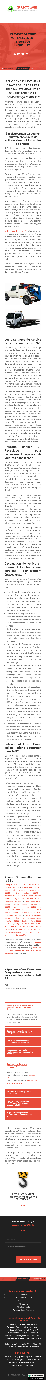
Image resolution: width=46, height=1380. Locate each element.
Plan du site (24, 1304)
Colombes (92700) (33, 898)
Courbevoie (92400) (13, 901)
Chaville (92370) (27, 896)
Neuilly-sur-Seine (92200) (31, 921)
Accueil (24, 1295)
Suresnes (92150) (19, 929)
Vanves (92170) (34, 929)
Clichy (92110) (18, 898)
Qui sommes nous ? (24, 1298)
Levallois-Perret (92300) (30, 912)
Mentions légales (24, 1307)
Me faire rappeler (29, 1259)
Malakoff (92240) (13, 915)
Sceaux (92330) (28, 926)
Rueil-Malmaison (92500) (30, 924)
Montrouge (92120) (34, 918)
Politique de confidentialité (24, 1310)
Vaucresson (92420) (13, 932)
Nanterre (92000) (12, 921)
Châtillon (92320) (12, 896)
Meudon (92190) (18, 918)
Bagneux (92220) (12, 887)
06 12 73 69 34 (22, 54)
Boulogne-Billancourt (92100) (16, 890)
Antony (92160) (11, 884)
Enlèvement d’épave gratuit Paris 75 (23, 1324)
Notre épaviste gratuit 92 (16, 231)
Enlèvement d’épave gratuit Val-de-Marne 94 (23, 1344)
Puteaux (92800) (12, 924)
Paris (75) (37, 942)
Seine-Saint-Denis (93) (24, 950)
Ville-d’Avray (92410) (31, 932)
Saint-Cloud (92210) (13, 926)
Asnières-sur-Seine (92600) (29, 884)
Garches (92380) (20, 904)
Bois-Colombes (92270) (30, 887)
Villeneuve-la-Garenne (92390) (17, 935)
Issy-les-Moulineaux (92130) (25, 907)
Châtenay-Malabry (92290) (27, 893)
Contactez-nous (24, 1301)
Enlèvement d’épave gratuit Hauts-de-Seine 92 (23, 1335)
